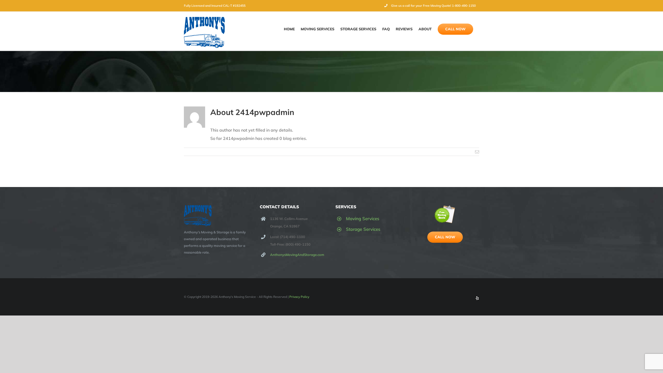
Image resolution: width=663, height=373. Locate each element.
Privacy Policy (299, 297)
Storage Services (363, 229)
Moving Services (362, 218)
